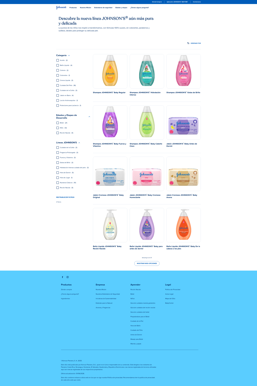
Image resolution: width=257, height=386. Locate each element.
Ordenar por (196, 43)
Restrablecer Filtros (65, 197)
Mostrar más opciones (147, 263)
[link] (157, 2)
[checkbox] (57, 60)
